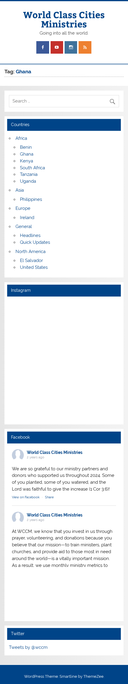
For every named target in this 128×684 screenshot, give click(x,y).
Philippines (31, 199)
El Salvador (31, 260)
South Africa (32, 167)
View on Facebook (26, 497)
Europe (22, 208)
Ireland (27, 217)
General (23, 226)
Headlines (30, 235)
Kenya (26, 161)
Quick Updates (35, 242)
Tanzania (29, 174)
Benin (26, 147)
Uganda (28, 181)
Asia (19, 190)
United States (34, 267)
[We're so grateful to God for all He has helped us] (64, 400)
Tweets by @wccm (28, 647)
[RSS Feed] (85, 47)
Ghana (26, 154)
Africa (21, 138)
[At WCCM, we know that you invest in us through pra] (64, 335)
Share (49, 497)
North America (30, 251)
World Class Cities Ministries (64, 19)
